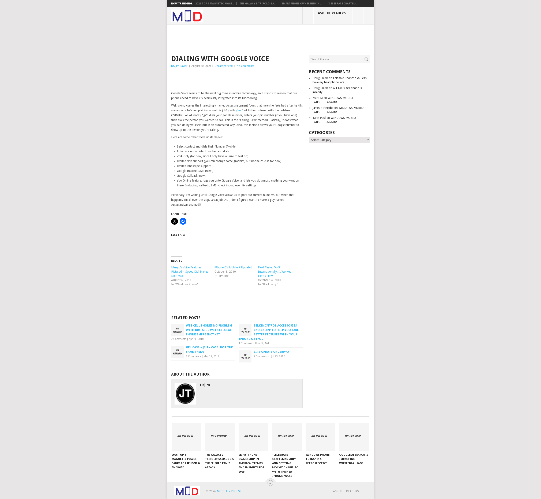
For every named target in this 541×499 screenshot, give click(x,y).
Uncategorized (224, 65)
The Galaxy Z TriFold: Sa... (257, 3)
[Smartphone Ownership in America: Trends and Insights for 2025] (253, 437)
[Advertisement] (248, 39)
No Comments (245, 65)
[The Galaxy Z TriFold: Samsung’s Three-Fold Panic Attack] (220, 437)
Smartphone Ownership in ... (302, 3)
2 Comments (178, 339)
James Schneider (323, 107)
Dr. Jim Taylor (179, 65)
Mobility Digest (229, 491)
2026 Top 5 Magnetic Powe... (214, 3)
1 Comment (246, 343)
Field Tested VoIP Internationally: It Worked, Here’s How (275, 272)
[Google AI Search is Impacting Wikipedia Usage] (354, 437)
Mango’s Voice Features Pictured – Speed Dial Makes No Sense (189, 272)
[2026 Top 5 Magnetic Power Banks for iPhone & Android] (186, 437)
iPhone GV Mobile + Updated (233, 267)
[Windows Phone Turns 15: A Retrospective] (320, 437)
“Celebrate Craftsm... (343, 3)
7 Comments (261, 356)
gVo (238, 110)
